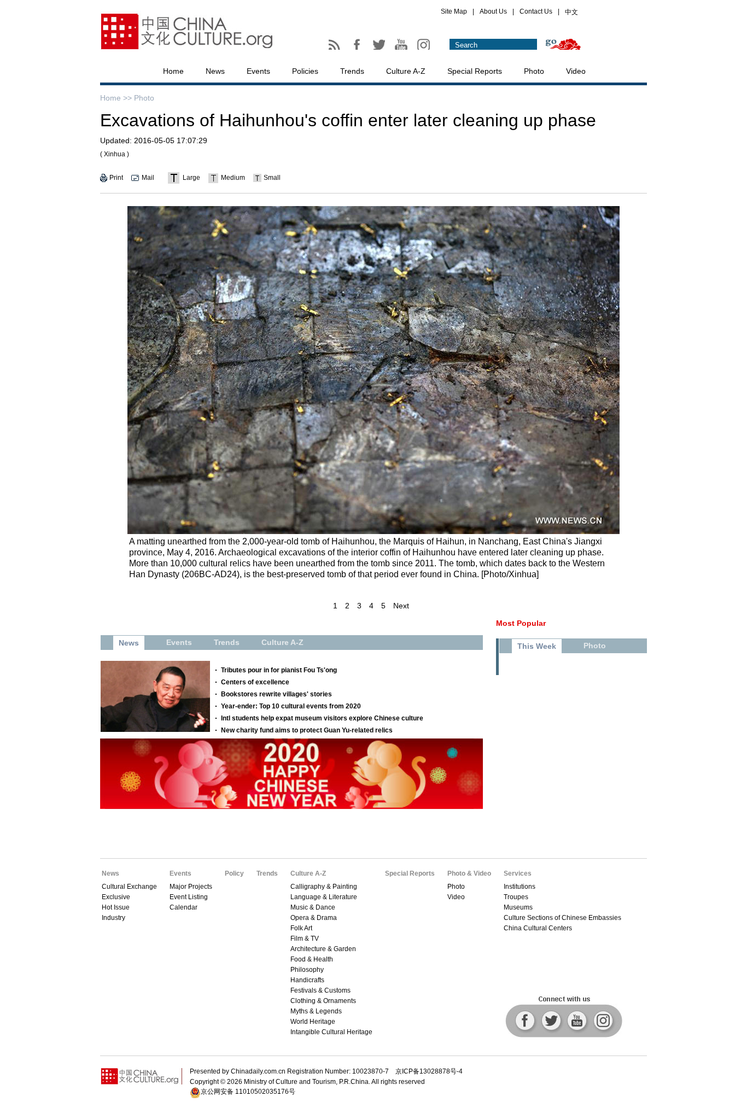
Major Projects (191, 886)
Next (401, 605)
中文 (571, 12)
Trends (352, 71)
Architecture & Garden (323, 949)
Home (173, 71)
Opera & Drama (313, 918)
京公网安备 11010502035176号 (248, 1091)
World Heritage (312, 1021)
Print (116, 177)
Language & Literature (323, 897)
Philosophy (307, 970)
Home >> (116, 97)
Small (272, 177)
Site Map (454, 11)
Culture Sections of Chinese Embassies (562, 918)
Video (576, 71)
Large (191, 177)
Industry (113, 918)
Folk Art (301, 928)
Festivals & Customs (320, 990)
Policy (234, 873)
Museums (518, 907)
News (215, 71)
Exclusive (116, 897)
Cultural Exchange (129, 886)
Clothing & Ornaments (323, 1001)
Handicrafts (307, 980)
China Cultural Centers (538, 928)
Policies (305, 71)
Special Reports (474, 71)
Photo (534, 71)
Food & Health (311, 959)
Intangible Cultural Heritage (331, 1032)
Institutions (519, 886)
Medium (233, 177)
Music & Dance (312, 907)
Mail (148, 177)
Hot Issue (116, 907)
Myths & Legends (316, 1011)
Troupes (516, 897)
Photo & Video (469, 873)
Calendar (183, 907)
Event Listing (189, 897)
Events (258, 71)
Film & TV (304, 938)
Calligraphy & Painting (323, 886)
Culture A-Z (405, 71)
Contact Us (536, 11)
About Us (493, 11)
